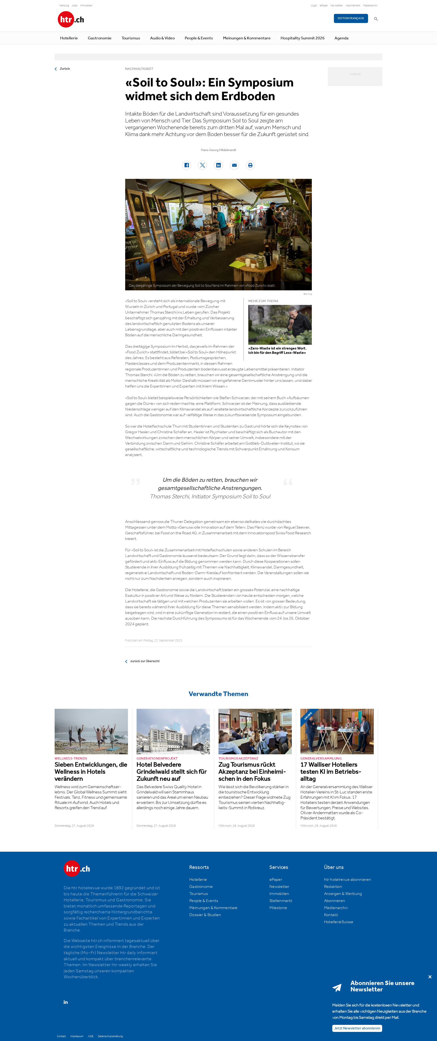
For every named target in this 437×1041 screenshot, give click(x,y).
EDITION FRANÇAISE (351, 18)
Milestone (278, 908)
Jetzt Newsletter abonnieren (357, 1028)
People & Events (199, 38)
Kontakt (331, 915)
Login (314, 5)
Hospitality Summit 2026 (303, 38)
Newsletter (336, 5)
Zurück (65, 68)
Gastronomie (100, 38)
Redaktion (333, 887)
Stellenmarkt (280, 901)
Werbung (64, 5)
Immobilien (86, 5)
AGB (90, 1036)
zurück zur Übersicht (145, 661)
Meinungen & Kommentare (247, 38)
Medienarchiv (370, 5)
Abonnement (353, 5)
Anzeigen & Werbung (343, 894)
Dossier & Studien (205, 915)
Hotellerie (69, 38)
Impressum (76, 1036)
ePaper (324, 5)
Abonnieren (334, 901)
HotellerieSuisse (338, 922)
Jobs (74, 5)
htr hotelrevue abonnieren (347, 879)
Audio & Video (162, 38)
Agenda (341, 38)
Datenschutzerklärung (110, 1036)
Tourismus (131, 38)
